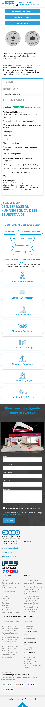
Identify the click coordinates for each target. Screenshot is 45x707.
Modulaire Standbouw (22, 238)
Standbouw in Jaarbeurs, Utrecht (33, 666)
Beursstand (9, 232)
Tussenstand (28, 628)
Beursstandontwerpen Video (9, 588)
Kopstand (27, 624)
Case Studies (6, 594)
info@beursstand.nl (29, 4)
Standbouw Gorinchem (10, 652)
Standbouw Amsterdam (23, 281)
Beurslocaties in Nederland (29, 648)
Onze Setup (6, 585)
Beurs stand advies (31, 607)
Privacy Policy (8, 515)
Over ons (5, 581)
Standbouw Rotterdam (22, 298)
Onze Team (6, 598)
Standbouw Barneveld (9, 641)
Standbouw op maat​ (31, 596)
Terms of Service (23, 515)
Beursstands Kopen (31, 609)
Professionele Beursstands (33, 587)
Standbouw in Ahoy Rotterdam (31, 662)
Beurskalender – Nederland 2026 (30, 638)
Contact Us (6, 601)
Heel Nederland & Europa (22, 397)
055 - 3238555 (25, 2)
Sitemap (5, 605)
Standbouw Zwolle (8, 655)
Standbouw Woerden (9, 644)
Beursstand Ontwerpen (30, 232)
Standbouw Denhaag (9, 639)
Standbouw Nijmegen (22, 380)
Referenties (6, 596)
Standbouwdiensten (31, 591)
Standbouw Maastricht (10, 646)
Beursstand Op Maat (22, 252)
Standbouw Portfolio (9, 591)
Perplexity (9, 690)
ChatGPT (9, 684)
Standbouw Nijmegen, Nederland (9, 649)
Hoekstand (28, 622)
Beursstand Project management (31, 604)
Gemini (32, 684)
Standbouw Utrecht (22, 314)
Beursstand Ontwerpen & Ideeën (33, 584)
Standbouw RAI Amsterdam (29, 658)
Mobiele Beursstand (31, 594)
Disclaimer (5, 607)
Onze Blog (5, 603)
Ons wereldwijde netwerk (11, 583)
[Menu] (2, 3)
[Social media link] (3, 571)
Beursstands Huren (31, 581)
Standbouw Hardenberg (10, 637)
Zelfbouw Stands (30, 611)
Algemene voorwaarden (10, 612)
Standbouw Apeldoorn (22, 364)
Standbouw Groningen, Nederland (10, 634)
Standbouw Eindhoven (22, 331)
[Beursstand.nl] (9, 3)
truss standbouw (18, 66)
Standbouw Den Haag (22, 347)
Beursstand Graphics (31, 598)
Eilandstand (28, 626)
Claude (20, 684)
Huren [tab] (8, 81)
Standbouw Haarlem (9, 657)
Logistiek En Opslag (31, 601)
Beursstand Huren (22, 245)
